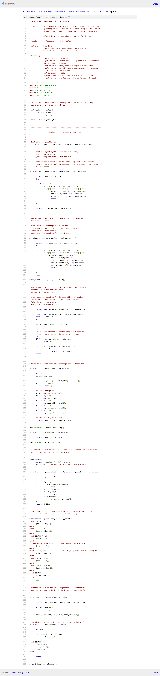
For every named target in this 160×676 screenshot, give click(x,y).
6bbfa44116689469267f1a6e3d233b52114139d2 (67, 11)
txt (150, 672)
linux (39, 11)
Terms (27, 672)
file (71, 17)
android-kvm (29, 11)
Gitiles (14, 672)
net (106, 11)
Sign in (155, 4)
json (156, 672)
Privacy (20, 672)
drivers (99, 11)
